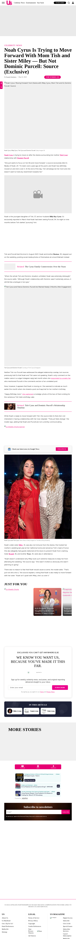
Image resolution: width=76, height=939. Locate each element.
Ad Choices (32, 936)
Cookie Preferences (34, 926)
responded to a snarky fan (61, 378)
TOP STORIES (51, 77)
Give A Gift (66, 923)
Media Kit (5, 929)
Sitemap (4, 932)
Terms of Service (33, 918)
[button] (68, 3)
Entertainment (31, 3)
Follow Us (62, 449)
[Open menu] (3, 3)
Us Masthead (6, 921)
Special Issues (67, 926)
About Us (5, 918)
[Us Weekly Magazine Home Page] (9, 3)
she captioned (27, 394)
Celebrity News (19, 3)
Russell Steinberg (11, 77)
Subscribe (60, 3)
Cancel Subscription (67, 935)
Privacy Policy (51, 692)
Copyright (31, 923)
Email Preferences (8, 926)
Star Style (40, 3)
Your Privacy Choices (31, 931)
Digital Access (67, 918)
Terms (42, 692)
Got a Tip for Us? (7, 923)
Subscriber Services (66, 930)
